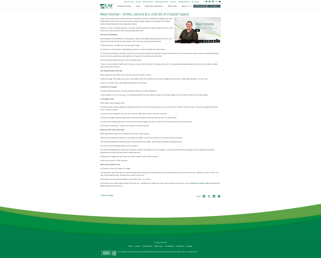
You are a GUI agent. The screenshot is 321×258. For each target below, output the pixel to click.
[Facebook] (206, 1)
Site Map (189, 246)
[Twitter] (216, 1)
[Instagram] (210, 1)
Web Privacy (158, 246)
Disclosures (180, 246)
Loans (138, 6)
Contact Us (173, 2)
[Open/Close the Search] (190, 6)
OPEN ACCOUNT (200, 6)
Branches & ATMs (148, 2)
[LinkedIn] (213, 1)
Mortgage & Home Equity (154, 6)
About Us (185, 6)
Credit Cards (172, 6)
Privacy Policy (147, 246)
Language (196, 2)
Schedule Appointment (161, 2)
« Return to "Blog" (106, 195)
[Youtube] (220, 1)
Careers (137, 246)
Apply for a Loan (129, 2)
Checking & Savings (124, 6)
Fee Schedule (169, 246)
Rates (130, 246)
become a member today (200, 183)
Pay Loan (138, 2)
